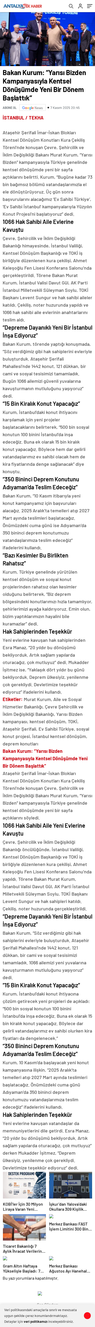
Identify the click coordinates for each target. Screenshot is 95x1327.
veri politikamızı (36, 1321)
